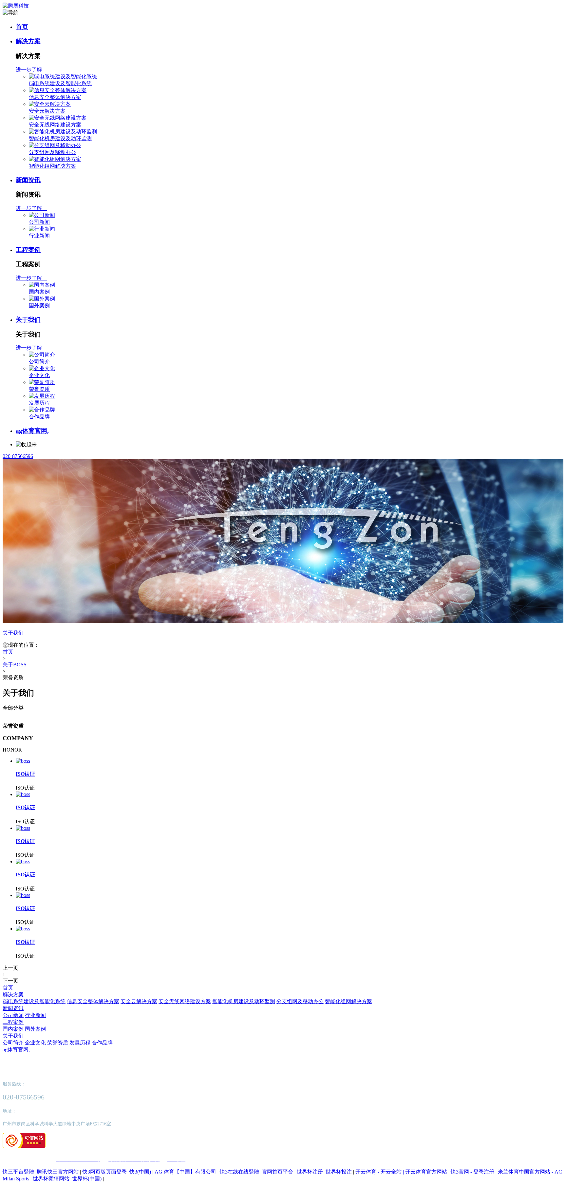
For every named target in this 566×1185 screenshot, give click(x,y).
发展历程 (39, 403)
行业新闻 (39, 236)
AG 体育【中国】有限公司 (185, 1172)
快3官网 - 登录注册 (472, 1172)
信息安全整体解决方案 (55, 97)
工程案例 (28, 249)
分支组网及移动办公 (52, 152)
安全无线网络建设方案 (55, 124)
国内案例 (39, 292)
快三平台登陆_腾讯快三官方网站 (41, 1172)
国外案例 (39, 305)
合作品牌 (39, 416)
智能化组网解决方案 (52, 166)
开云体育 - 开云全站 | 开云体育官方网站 (401, 1172)
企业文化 (39, 375)
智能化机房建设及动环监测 (60, 138)
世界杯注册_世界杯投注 (324, 1172)
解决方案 (28, 41)
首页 (22, 26)
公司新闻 (39, 222)
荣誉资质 (39, 389)
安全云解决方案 (47, 111)
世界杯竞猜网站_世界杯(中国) (67, 1178)
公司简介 (39, 361)
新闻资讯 (28, 180)
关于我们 (28, 319)
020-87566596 (18, 456)
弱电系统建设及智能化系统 (60, 83)
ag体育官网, (32, 430)
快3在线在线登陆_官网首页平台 (256, 1172)
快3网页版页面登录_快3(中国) (116, 1172)
